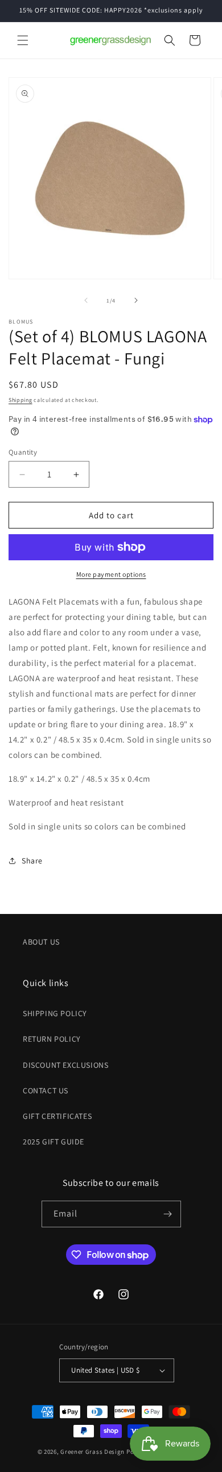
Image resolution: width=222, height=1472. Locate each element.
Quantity (23, 452)
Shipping (20, 400)
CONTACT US (45, 1090)
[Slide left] (85, 300)
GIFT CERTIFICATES (57, 1116)
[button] (22, 40)
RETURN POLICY (52, 1039)
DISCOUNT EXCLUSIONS (65, 1065)
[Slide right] (136, 300)
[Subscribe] (167, 1214)
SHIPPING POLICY (55, 1013)
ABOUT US (41, 942)
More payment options (111, 574)
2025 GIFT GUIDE (53, 1141)
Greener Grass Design (92, 1452)
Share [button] (32, 860)
